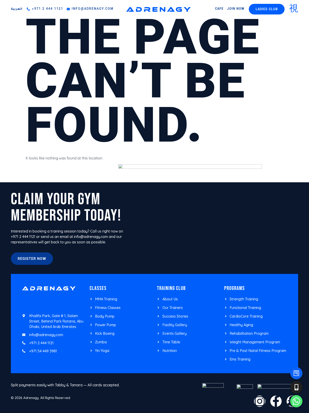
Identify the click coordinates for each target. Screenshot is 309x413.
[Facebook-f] (276, 401)
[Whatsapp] (296, 401)
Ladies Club (267, 9)
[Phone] (296, 387)
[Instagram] (260, 401)
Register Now (32, 259)
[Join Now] (296, 373)
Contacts (32, 305)
